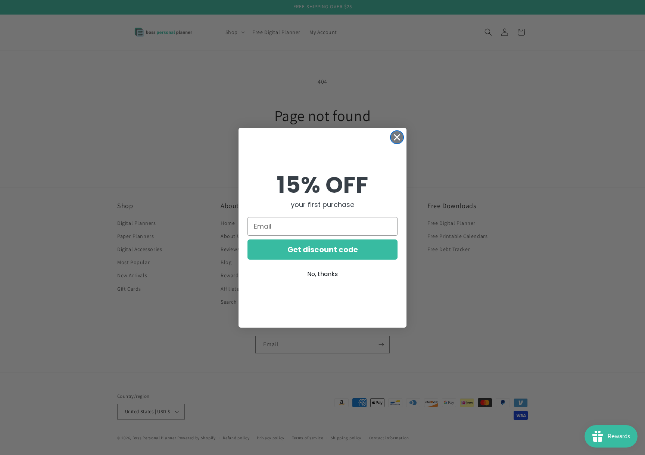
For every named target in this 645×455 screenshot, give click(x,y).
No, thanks (322, 274)
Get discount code (322, 249)
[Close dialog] (396, 137)
